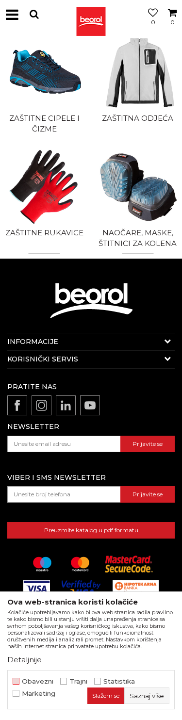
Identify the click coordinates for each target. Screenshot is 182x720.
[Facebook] (17, 405)
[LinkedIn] (65, 405)
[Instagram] (41, 405)
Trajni (78, 681)
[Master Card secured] (128, 564)
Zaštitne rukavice (44, 232)
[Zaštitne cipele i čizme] (44, 71)
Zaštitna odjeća (137, 118)
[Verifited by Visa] (81, 588)
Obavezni (37, 681)
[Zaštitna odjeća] (138, 71)
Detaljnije (24, 659)
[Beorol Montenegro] (91, 14)
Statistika (119, 681)
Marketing (38, 693)
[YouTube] (90, 405)
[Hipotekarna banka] (136, 588)
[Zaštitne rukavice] (44, 186)
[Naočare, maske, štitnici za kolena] (138, 186)
